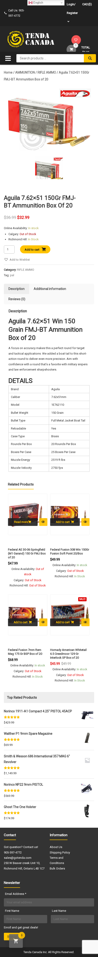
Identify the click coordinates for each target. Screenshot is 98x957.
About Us (56, 847)
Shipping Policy (60, 852)
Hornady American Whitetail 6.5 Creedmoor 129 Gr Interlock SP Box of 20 (68, 653)
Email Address (15, 894)
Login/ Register (72, 9)
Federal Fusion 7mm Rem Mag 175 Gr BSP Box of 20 (25, 651)
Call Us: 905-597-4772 (16, 13)
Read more (21, 522)
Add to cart (32, 249)
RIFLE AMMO (47, 72)
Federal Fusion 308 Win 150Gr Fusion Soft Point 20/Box (69, 551)
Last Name (59, 910)
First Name (12, 910)
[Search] (90, 58)
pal (12, 275)
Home (8, 72)
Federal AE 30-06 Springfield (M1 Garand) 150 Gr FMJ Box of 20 (27, 553)
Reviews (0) (16, 299)
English (37, 2)
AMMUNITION (25, 72)
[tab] (16, 289)
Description (16, 289)
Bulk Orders (57, 868)
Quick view (43, 522)
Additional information (50, 289)
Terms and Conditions (57, 860)
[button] (17, 259)
